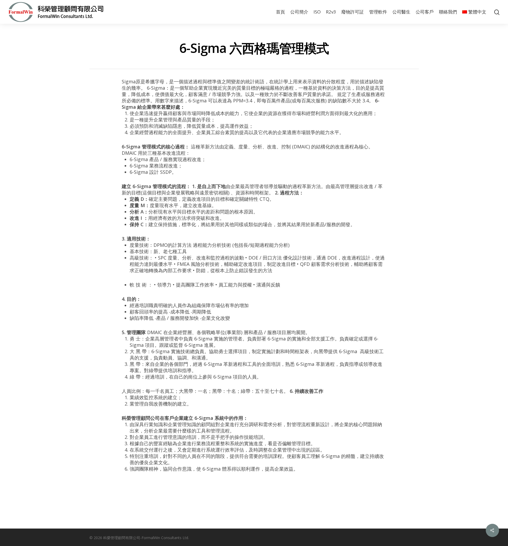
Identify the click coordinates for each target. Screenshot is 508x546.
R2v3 (331, 12)
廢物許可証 (352, 12)
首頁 (280, 12)
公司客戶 (425, 12)
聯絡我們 (448, 12)
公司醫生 (401, 12)
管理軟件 (378, 12)
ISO (317, 12)
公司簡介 (299, 12)
